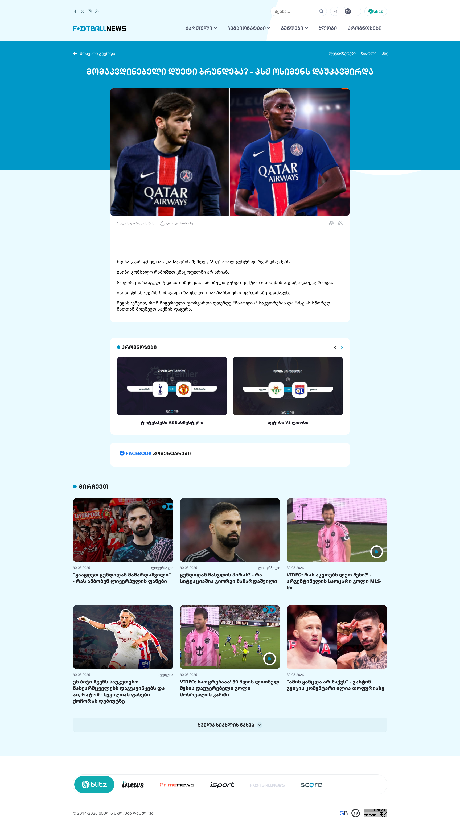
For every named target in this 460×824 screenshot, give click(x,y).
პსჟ (385, 119)
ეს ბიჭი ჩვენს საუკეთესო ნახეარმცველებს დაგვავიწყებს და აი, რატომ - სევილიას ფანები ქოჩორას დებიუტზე (119, 758)
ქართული (200, 95)
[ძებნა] (321, 77)
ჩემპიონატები (247, 95)
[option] (172, 457)
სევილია (165, 741)
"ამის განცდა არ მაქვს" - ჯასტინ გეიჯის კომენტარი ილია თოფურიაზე (335, 751)
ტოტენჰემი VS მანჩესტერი (172, 489)
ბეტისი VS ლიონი (288, 489)
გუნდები (293, 95)
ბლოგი (327, 95)
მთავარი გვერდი (97, 119)
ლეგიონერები (342, 119)
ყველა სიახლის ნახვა (227, 791)
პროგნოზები (365, 95)
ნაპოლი (368, 119)
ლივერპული (162, 634)
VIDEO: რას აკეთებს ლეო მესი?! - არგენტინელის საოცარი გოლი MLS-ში (334, 647)
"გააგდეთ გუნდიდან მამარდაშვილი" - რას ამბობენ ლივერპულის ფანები (122, 644)
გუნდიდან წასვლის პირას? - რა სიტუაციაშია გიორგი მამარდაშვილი (228, 644)
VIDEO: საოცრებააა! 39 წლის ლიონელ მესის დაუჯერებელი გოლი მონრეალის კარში (229, 754)
